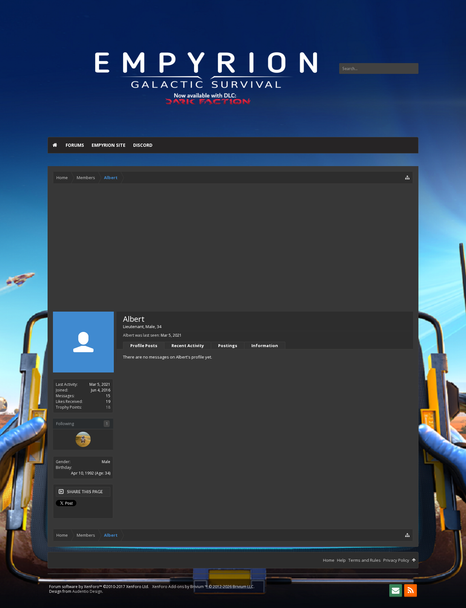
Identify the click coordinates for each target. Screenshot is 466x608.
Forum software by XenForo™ (99, 586)
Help (341, 560)
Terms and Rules (364, 560)
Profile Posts (143, 345)
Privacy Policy (396, 560)
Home (55, 145)
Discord (142, 145)
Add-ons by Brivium (203, 586)
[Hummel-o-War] (83, 439)
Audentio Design (87, 591)
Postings (227, 345)
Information (264, 345)
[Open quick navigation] (407, 177)
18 (108, 407)
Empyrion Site (109, 145)
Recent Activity (188, 345)
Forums (75, 145)
